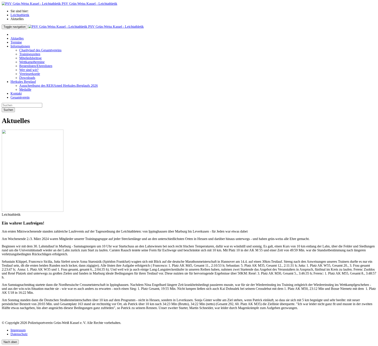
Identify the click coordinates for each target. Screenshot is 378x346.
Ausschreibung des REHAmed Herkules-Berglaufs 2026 (58, 85)
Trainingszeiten (29, 54)
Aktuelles (17, 38)
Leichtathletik (19, 15)
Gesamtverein (20, 97)
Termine (16, 42)
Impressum (18, 330)
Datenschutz (19, 334)
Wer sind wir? (28, 70)
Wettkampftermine (32, 62)
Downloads (27, 78)
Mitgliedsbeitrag (30, 58)
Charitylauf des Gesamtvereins (40, 50)
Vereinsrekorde (29, 74)
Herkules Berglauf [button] (23, 81)
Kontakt (16, 93)
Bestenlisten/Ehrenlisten (35, 66)
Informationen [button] (20, 46)
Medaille (25, 89)
